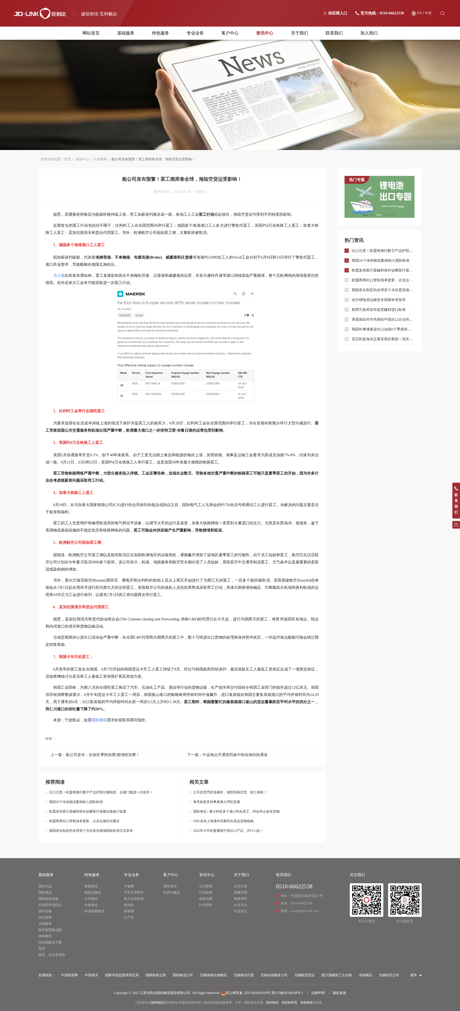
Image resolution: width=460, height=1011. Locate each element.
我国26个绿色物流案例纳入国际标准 (76, 802)
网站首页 (91, 33)
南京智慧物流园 (50, 930)
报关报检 (45, 917)
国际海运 (45, 892)
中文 (428, 13)
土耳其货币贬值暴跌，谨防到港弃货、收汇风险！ (230, 792)
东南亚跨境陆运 (50, 905)
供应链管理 (289, 1002)
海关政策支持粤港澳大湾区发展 (216, 802)
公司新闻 (206, 886)
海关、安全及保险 (51, 955)
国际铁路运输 (48, 899)
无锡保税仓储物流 (213, 975)
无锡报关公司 (389, 975)
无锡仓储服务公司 (274, 975)
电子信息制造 (134, 899)
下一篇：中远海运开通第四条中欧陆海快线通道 (227, 755)
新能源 (129, 911)
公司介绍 (240, 886)
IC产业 (129, 917)
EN (419, 13)
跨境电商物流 (94, 911)
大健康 (129, 886)
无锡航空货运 (304, 975)
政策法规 (206, 899)
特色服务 (160, 33)
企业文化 (240, 905)
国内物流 (272, 1002)
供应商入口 (337, 13)
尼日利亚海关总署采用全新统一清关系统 (383, 339)
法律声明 (318, 993)
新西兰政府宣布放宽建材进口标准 (379, 310)
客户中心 (230, 33)
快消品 (129, 905)
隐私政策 (339, 993)
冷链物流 (91, 905)
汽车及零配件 (134, 892)
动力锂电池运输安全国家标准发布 (379, 300)
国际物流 (157, 1002)
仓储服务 (45, 923)
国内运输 (45, 911)
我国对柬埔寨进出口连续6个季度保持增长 (383, 329)
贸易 (41, 948)
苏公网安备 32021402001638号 (248, 993)
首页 (67, 159)
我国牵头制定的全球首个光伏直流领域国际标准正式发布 (91, 830)
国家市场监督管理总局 (122, 975)
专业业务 (195, 33)
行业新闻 (100, 159)
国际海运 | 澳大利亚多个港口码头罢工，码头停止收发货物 (236, 811)
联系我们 (334, 33)
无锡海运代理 (244, 975)
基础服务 (125, 33)
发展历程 (240, 892)
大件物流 (91, 899)
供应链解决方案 (50, 942)
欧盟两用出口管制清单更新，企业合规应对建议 (84, 821)
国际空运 (45, 886)
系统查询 (170, 886)
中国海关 (91, 975)
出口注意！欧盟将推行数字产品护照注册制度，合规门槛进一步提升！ (101, 792)
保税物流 (45, 936)
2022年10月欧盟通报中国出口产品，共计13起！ (228, 830)
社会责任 (240, 911)
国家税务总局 (156, 975)
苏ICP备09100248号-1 (287, 993)
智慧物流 (91, 886)
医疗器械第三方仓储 (337, 975)
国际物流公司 (183, 975)
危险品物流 (92, 892)
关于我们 (299, 33)
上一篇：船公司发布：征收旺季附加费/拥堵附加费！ (95, 755)
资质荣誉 (240, 899)
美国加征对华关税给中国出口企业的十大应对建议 (383, 319)
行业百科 (206, 905)
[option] (379, 197)
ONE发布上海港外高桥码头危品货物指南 (223, 821)
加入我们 (369, 33)
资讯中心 (264, 33)
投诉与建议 (171, 892)
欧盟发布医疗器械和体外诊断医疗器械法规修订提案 (87, 811)
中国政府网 (69, 975)
